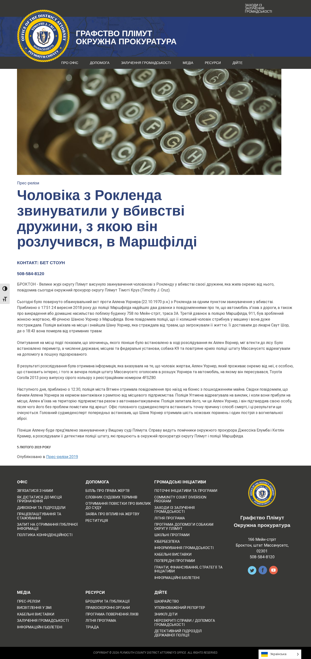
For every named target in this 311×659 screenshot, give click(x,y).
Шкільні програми (172, 535)
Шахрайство (166, 601)
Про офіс (69, 63)
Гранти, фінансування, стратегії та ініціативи (188, 569)
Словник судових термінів (111, 497)
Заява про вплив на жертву (112, 514)
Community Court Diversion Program (180, 499)
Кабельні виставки (172, 554)
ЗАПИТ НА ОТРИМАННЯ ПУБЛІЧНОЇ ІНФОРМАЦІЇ (47, 527)
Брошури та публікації (108, 601)
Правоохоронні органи (108, 608)
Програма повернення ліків (112, 614)
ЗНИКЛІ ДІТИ (165, 614)
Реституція (97, 521)
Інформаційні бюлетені (176, 578)
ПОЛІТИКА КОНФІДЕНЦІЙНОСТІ (44, 535)
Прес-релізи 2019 (62, 456)
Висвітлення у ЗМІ (34, 608)
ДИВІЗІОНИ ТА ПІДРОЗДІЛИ (41, 508)
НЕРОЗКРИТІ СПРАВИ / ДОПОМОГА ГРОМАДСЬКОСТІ (184, 623)
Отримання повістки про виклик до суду (118, 506)
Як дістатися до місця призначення (39, 499)
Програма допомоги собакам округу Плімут (183, 527)
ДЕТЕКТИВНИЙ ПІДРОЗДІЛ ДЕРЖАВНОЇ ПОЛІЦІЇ (178, 633)
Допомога (99, 63)
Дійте (237, 63)
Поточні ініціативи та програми (185, 491)
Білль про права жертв (108, 491)
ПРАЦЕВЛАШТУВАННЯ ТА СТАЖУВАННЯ (39, 516)
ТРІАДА (92, 627)
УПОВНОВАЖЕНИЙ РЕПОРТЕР (179, 608)
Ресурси (213, 63)
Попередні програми (174, 561)
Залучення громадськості (146, 63)
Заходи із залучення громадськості (258, 8)
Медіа (188, 63)
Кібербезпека (167, 542)
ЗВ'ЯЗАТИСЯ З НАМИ (35, 491)
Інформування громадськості (184, 548)
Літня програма (169, 518)
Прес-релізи (28, 183)
